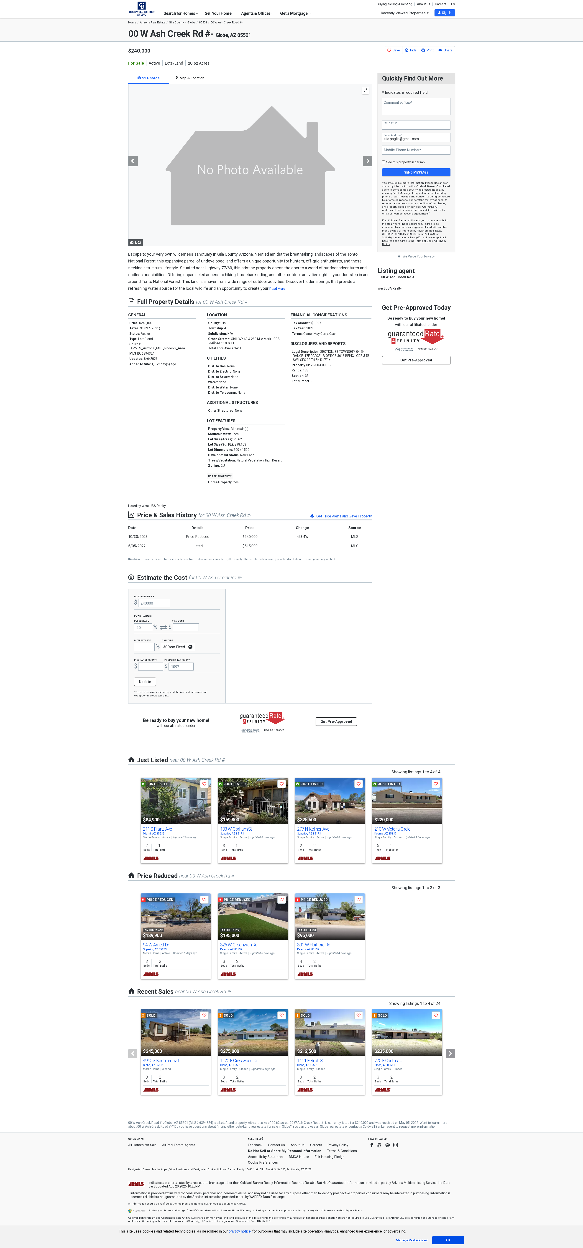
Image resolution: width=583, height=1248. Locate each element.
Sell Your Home (218, 13)
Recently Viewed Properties (404, 13)
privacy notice (240, 1231)
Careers (440, 4)
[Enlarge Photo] (365, 90)
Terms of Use (423, 241)
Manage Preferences (412, 1240)
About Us (423, 4)
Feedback (255, 1145)
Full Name (390, 122)
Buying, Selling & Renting (394, 4)
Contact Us (276, 1145)
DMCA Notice (299, 1157)
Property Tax (177, 659)
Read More (277, 288)
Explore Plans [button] (353, 1210)
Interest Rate (142, 640)
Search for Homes (180, 13)
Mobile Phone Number (402, 150)
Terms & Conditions (342, 1151)
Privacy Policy (338, 1145)
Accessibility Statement (265, 1157)
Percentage (141, 620)
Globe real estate (332, 1126)
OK (448, 1240)
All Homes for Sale (142, 1145)
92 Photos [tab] (150, 78)
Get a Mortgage (294, 13)
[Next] (450, 1053)
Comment (398, 102)
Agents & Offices (256, 13)
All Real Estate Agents (178, 1145)
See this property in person (405, 162)
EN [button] (453, 4)
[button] (445, 12)
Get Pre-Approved (416, 360)
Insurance (145, 659)
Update (145, 682)
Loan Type (167, 640)
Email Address (393, 135)
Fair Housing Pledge (329, 1157)
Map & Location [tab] (191, 78)
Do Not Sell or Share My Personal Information (284, 1151)
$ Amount (178, 620)
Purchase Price (144, 596)
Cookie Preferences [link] (263, 1162)
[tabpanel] (250, 165)
